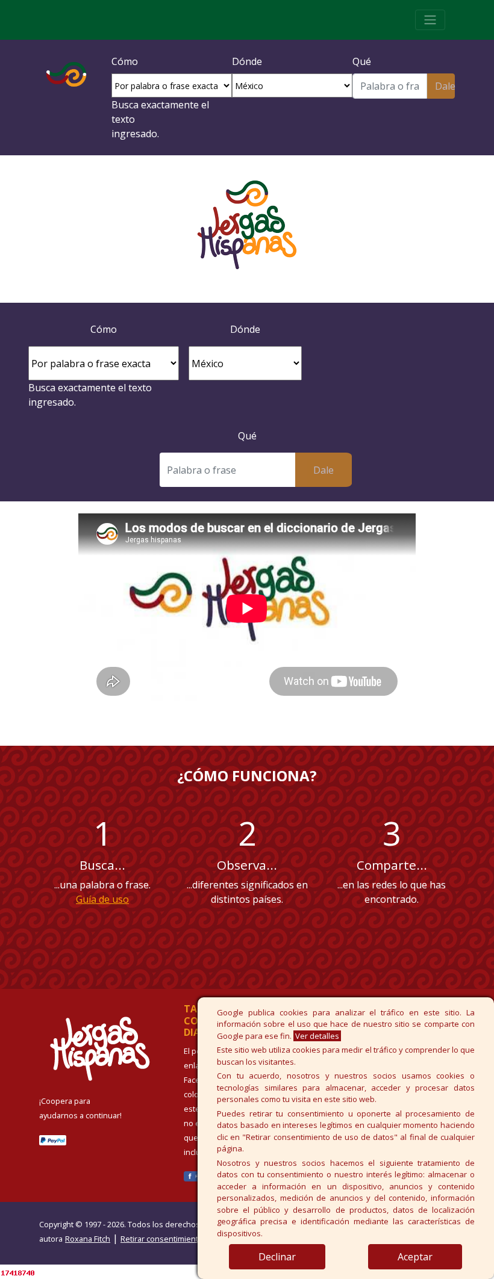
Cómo (124, 61)
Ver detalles (317, 1035)
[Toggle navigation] (430, 20)
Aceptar (415, 1256)
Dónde (247, 61)
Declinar (277, 1256)
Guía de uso (102, 899)
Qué (361, 61)
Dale (445, 86)
